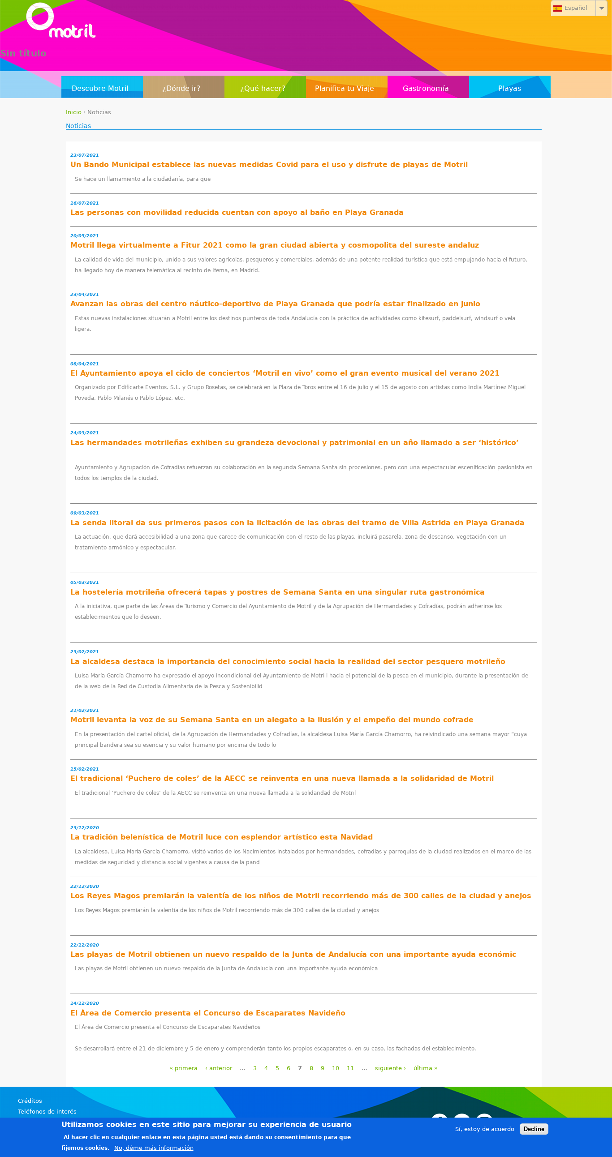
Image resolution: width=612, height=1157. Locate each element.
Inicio (74, 112)
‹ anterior (218, 1068)
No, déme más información (154, 1147)
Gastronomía (426, 88)
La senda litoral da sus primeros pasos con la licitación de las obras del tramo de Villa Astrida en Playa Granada (297, 523)
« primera (183, 1068)
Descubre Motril (100, 88)
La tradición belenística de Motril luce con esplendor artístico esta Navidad (221, 837)
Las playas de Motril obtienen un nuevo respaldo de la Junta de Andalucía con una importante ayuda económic (293, 954)
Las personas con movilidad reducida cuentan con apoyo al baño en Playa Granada (237, 212)
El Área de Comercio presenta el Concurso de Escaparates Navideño (207, 1013)
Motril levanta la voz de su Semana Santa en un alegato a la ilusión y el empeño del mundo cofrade (272, 720)
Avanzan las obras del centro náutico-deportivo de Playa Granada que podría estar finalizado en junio (275, 304)
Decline (534, 1129)
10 (335, 1068)
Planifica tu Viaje (344, 88)
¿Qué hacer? (263, 88)
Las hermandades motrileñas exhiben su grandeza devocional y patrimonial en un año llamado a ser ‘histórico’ (294, 442)
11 (350, 1068)
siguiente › (390, 1068)
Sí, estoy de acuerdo (484, 1129)
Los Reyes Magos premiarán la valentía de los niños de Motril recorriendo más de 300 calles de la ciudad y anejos (300, 895)
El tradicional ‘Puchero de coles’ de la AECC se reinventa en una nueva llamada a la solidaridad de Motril (282, 778)
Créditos (30, 1100)
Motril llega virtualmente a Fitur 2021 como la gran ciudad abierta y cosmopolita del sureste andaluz (274, 245)
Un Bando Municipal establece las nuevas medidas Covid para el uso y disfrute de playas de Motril (269, 164)
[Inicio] (306, 22)
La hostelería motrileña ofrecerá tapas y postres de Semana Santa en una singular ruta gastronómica (277, 592)
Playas (509, 88)
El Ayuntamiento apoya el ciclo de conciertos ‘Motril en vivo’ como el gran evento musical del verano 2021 (285, 373)
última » (426, 1068)
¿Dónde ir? (181, 88)
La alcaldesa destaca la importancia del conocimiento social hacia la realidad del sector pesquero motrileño (287, 661)
